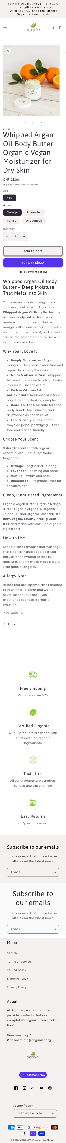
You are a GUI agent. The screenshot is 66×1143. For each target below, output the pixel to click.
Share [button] (11, 624)
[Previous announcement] (4, 9)
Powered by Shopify (44, 1140)
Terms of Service (19, 962)
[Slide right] (41, 122)
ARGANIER (26, 1140)
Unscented (34, 221)
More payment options (33, 271)
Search (12, 953)
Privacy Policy (16, 987)
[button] (5, 27)
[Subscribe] (54, 872)
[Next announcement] (62, 9)
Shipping (8, 184)
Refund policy (16, 970)
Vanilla (12, 221)
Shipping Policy (17, 979)
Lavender (34, 212)
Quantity (9, 229)
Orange (12, 212)
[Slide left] (25, 122)
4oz (9, 198)
